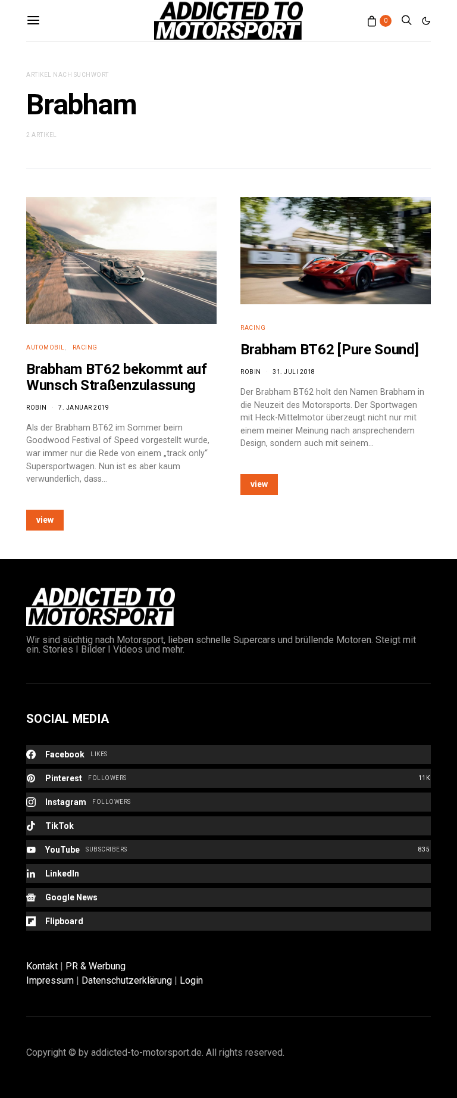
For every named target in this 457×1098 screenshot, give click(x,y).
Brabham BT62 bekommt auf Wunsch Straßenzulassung (116, 377)
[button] (426, 21)
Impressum (50, 980)
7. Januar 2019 (83, 407)
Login (191, 980)
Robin (36, 407)
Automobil (45, 347)
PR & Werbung (95, 966)
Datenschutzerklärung (127, 980)
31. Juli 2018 (294, 372)
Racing (85, 347)
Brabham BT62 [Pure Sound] (329, 349)
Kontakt (42, 966)
